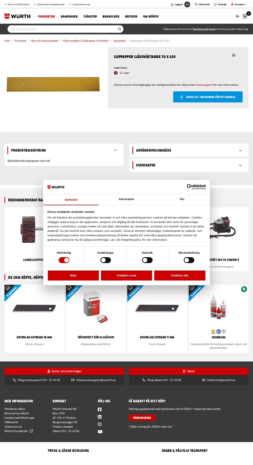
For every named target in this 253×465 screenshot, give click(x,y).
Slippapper (119, 40)
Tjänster (90, 16)
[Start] (18, 16)
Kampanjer (69, 16)
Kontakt (222, 4)
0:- (242, 15)
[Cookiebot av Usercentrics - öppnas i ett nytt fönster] (189, 187)
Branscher (111, 16)
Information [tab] (126, 199)
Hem (7, 40)
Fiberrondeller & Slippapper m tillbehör (86, 40)
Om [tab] (182, 199)
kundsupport (204, 84)
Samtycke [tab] (71, 199)
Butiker (131, 16)
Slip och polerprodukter (45, 40)
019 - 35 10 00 (70, 431)
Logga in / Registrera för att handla (210, 97)
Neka (73, 275)
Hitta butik (204, 4)
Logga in (179, 4)
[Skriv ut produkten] (233, 55)
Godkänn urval (126, 275)
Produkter (46, 16)
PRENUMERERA (142, 417)
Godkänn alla (179, 275)
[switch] (105, 260)
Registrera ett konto (204, 29)
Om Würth (151, 16)
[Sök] (119, 29)
